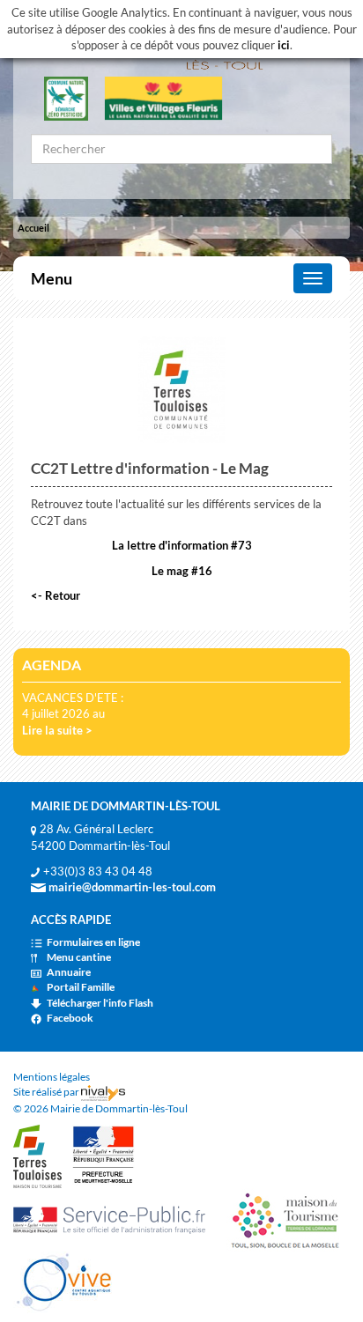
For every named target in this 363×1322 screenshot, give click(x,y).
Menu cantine (79, 957)
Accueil (33, 227)
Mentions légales (51, 1076)
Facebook (70, 1017)
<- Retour (55, 595)
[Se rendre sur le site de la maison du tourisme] (283, 1218)
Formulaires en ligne (93, 942)
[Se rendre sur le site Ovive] (64, 1281)
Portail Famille (81, 986)
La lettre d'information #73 (182, 545)
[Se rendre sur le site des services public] (114, 1218)
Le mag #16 (182, 571)
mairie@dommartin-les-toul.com (131, 887)
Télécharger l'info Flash (100, 1002)
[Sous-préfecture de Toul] (104, 1155)
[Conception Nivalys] (103, 1091)
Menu (51, 278)
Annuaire (69, 972)
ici (284, 45)
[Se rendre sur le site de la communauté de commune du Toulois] (37, 1155)
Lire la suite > (57, 730)
